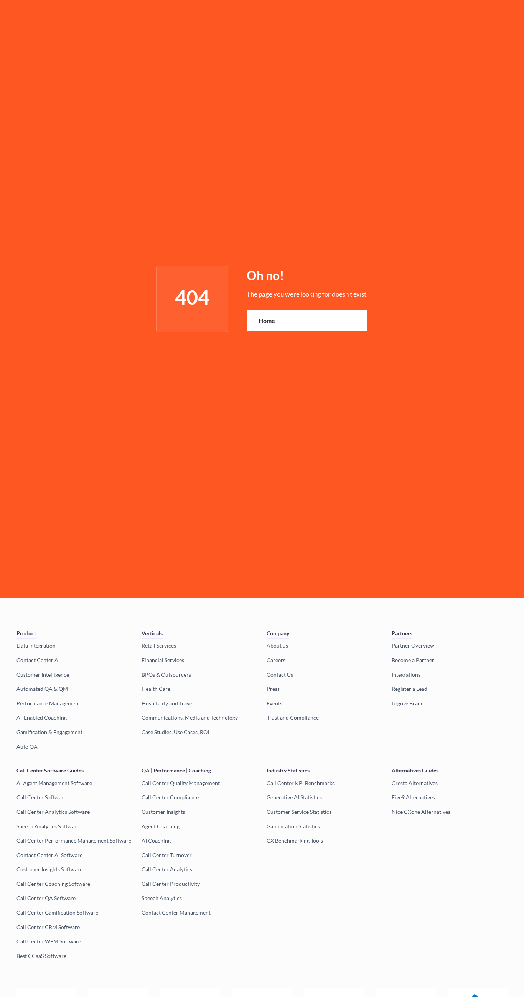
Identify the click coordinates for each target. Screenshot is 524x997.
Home (267, 320)
